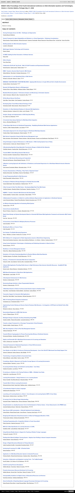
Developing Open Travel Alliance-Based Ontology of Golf (17, 103)
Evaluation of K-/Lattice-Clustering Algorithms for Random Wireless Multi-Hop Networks (25, 254)
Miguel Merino (34, 455)
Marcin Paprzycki (42, 40)
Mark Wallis (11, 296)
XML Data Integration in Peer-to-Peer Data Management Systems (19, 328)
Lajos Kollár (12, 274)
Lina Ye (5, 314)
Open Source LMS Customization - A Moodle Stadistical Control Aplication (21, 410)
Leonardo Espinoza (25, 319)
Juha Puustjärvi (6, 223)
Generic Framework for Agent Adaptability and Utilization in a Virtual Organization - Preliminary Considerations (30, 38)
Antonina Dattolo (7, 363)
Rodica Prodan (31, 401)
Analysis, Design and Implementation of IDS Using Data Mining (19, 114)
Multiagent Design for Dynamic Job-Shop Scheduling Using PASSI (19, 317)
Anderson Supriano (7, 111)
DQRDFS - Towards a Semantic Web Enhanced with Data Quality (19, 192)
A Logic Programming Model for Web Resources (15, 176)
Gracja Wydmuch (15, 439)
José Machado (12, 290)
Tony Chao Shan (7, 62)
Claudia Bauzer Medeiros (9, 34)
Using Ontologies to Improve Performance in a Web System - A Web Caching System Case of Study (27, 141)
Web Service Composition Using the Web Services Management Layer (20, 136)
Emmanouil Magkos (7, 336)
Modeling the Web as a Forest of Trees (12, 227)
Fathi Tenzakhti (6, 229)
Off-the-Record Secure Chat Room (11, 98)
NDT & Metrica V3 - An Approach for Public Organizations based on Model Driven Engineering (26, 237)
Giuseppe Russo (16, 154)
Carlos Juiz (13, 143)
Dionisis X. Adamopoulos (9, 279)
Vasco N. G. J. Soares (16, 210)
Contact (7, 491)
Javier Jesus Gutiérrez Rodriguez (26, 240)
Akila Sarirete (21, 428)
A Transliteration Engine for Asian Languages (14, 388)
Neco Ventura (16, 308)
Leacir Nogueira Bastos (8, 200)
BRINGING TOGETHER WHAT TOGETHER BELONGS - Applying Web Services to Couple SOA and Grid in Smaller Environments (34, 81)
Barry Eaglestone (17, 183)
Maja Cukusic (6, 396)
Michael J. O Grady (11, 234)
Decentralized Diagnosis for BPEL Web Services (15, 312)
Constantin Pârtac (28, 261)
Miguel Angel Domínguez (17, 455)
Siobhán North (24, 183)
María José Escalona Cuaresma (10, 240)
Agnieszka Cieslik (7, 105)
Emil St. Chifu (21, 261)
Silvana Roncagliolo (15, 319)
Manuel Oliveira (24, 406)
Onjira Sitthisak (6, 357)
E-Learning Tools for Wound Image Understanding (15, 399)
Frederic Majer (6, 132)
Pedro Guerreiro (7, 423)
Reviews (26, 19)
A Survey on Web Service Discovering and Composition (17, 158)
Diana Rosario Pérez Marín (9, 483)
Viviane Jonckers (23, 138)
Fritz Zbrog (13, 466)
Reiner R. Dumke (21, 466)
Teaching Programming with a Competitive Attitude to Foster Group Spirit (21, 421)
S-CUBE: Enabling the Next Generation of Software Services (18, 54)
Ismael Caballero (7, 194)
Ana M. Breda (6, 461)
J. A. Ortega (37, 240)
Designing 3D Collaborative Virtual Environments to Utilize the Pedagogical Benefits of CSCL (26, 415)
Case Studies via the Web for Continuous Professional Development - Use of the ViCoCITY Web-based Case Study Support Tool (35, 350)
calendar (14, 1)
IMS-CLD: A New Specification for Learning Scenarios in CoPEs (18, 426)
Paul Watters (16, 172)
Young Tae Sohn (65, 40)
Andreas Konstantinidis (19, 417)
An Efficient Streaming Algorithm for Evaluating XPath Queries (18, 203)
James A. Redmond (7, 352)
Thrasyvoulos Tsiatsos (8, 417)
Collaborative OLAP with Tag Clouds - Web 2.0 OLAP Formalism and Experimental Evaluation (26, 65)
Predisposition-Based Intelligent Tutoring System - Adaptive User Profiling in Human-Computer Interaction (29, 437)
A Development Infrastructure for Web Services (14, 277)
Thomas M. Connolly (8, 434)
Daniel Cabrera (14, 325)
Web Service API (22, 491)
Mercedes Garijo (23, 167)
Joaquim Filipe (11, 11)
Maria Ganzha (6, 40)
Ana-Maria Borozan (15, 379)
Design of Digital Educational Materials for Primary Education (18, 443)
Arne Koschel (14, 83)
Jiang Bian (5, 100)
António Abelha (19, 290)
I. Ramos (43, 240)
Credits (12, 491)
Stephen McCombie (7, 172)
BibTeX (11, 19)
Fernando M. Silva (23, 94)
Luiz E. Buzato (26, 111)
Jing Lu (4, 122)
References (15, 19)
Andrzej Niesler (6, 439)
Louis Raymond (12, 374)
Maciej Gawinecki (14, 40)
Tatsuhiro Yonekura (30, 189)
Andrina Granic (13, 396)
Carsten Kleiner (6, 83)
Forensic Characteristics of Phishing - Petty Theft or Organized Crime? (20, 170)
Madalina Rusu (14, 401)
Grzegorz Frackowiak (32, 40)
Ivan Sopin (15, 341)
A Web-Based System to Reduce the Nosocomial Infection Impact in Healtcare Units (24, 288)
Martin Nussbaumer (14, 132)
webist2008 (9, 15)
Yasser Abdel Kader (7, 183)
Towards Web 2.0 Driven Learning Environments (15, 383)
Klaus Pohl (5, 56)
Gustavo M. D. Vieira (17, 111)
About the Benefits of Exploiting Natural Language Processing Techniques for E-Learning (25, 481)
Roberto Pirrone (24, 154)
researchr (3, 1)
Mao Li (4, 234)
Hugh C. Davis (21, 357)
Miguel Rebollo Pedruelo (19, 160)
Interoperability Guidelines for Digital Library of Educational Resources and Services (24, 475)
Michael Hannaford (27, 296)
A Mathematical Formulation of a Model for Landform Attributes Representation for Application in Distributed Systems (32, 198)
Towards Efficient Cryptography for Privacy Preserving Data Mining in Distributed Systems (25, 334)
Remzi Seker (11, 100)
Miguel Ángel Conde (14, 412)
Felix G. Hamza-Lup (7, 341)
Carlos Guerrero (7, 143)
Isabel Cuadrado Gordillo (9, 445)
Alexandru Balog (24, 379)
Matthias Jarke (23, 385)
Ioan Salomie (14, 261)
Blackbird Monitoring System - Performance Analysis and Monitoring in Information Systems (26, 92)
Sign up (73, 1)
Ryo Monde (14, 256)
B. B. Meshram (11, 116)
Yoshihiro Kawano (7, 189)
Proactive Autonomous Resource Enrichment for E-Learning (18, 470)
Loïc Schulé (22, 127)
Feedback (36, 491)
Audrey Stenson (16, 352)
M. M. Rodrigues (20, 461)
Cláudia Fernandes (7, 368)
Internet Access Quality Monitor (11, 208)
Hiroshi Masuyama (23, 149)
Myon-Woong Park (50, 40)
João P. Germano (7, 94)
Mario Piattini (28, 194)
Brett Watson (26, 172)
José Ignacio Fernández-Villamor (10, 167)
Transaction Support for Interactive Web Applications (16, 294)
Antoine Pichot (6, 89)
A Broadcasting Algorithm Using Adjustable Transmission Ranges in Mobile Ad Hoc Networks (26, 147)
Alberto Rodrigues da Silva (15, 250)
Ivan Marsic (20, 396)
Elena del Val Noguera (8, 160)
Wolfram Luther (12, 346)
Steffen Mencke (6, 466)
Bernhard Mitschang (11, 122)
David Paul (5, 296)
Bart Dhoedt (51, 138)
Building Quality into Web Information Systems (15, 43)
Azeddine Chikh (6, 428)
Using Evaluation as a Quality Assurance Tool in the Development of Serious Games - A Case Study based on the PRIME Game (34, 404)
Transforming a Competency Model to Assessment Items (17, 355)
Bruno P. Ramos (7, 210)
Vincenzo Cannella (7, 154)
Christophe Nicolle (15, 301)
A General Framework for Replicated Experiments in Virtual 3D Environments (22, 345)
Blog (29, 491)
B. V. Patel (5, 116)
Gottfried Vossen (32, 385)
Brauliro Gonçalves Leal (31, 200)
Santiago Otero (26, 455)
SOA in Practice (7, 60)
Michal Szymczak (23, 40)
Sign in (69, 1)
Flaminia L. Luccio (15, 363)
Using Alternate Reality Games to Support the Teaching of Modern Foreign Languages (24, 432)
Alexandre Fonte (26, 210)
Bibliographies (21, 19)
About (3, 491)
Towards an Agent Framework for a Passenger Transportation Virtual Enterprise (23, 323)
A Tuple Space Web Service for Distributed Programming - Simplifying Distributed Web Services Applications (30, 125)
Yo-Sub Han (58, 40)
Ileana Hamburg (7, 450)
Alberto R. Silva (15, 94)
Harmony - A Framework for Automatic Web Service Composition (19, 259)
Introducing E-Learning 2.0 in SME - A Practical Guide (16, 448)
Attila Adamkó (6, 274)
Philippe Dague (10, 314)
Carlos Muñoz (6, 412)
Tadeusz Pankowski (7, 330)
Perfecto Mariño (6, 455)
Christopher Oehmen (22, 269)
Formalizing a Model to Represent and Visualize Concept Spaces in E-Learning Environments (26, 361)
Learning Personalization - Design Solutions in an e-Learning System (20, 377)
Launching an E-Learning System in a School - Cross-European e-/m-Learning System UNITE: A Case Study (30, 394)
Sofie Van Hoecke (31, 138)
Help (16, 491)
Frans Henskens (18, 296)
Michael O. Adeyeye (7, 308)
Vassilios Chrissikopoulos (18, 336)
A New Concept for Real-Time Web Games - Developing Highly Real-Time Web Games (24, 187)
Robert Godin (21, 67)
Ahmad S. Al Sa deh (7, 78)
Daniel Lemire (14, 67)
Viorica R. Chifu (6, 261)
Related (30, 19)
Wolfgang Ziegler (22, 89)
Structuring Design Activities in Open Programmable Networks (18, 283)
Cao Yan (5, 218)
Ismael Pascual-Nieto (21, 483)
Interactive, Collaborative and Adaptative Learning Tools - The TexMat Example (23, 459)
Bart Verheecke (14, 138)
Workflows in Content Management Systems (14, 248)
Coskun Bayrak (25, 100)
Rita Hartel (13, 73)
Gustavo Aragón (49, 240)
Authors (7, 19)
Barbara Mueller (15, 127)
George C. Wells (7, 127)
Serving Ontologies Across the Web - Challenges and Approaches (19, 32)
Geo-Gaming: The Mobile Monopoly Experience (15, 232)
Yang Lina (10, 218)
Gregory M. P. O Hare (21, 234)
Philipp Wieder (29, 89)
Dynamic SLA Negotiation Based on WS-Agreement (16, 87)
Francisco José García (32, 412)
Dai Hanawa (23, 189)
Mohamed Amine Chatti (8, 385)
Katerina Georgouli (15, 423)
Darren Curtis (6, 269)
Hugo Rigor (5, 290)
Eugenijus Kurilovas (7, 477)
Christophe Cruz (7, 301)
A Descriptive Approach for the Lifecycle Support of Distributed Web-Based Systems (24, 130)
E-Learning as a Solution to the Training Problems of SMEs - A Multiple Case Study (23, 372)
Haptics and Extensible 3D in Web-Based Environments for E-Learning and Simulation (24, 339)
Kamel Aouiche (6, 67)
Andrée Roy (5, 374)
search (18, 1)
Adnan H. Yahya (16, 78)
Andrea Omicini (15, 178)
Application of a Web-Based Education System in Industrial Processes (20, 453)
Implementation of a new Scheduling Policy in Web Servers (18, 76)
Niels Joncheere (7, 138)
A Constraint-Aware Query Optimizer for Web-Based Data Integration (20, 120)
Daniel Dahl (17, 385)
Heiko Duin (18, 406)
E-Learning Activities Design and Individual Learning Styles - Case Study (21, 366)
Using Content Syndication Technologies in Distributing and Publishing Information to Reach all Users (29, 243)
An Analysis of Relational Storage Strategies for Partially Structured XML (21, 181)
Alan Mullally (23, 352)
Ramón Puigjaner (21, 143)
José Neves (26, 290)
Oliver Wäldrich (13, 89)
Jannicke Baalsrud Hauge (9, 406)
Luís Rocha (15, 368)
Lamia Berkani (14, 428)
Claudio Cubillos (7, 319)
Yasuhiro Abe (15, 149)
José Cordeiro (4, 11)
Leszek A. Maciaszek (8, 45)
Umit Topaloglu (18, 100)
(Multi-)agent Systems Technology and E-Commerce (16, 49)
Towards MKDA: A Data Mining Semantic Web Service (16, 152)
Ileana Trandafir (6, 379)
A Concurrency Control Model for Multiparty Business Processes (19, 221)
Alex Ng (21, 172)
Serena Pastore (6, 245)
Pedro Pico (5, 250)
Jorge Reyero (23, 412)
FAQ (32, 491)
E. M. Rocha (13, 461)
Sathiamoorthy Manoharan (9, 390)
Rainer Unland (6, 51)
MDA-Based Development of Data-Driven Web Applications (17, 272)
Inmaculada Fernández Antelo (22, 445)
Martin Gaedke (23, 132)
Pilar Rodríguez (30, 483)
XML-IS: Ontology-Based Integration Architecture (15, 299)
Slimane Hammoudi (20, 11)
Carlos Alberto (33, 290)
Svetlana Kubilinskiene (18, 477)
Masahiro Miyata (16, 189)
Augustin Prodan (7, 401)
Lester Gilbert (14, 357)
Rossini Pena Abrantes (20, 200)
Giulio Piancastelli (7, 178)
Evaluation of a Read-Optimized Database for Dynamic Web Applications (21, 109)
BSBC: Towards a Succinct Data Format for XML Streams (17, 71)
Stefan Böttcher (6, 73)
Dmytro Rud (13, 472)
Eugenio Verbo (14, 194)
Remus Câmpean (23, 401)
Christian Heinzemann (21, 73)
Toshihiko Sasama (7, 149)
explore (9, 1)
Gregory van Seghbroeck (42, 138)
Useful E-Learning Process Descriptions (13, 464)
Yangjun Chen (6, 205)
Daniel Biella (6, 346)
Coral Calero (22, 194)
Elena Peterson (13, 269)
